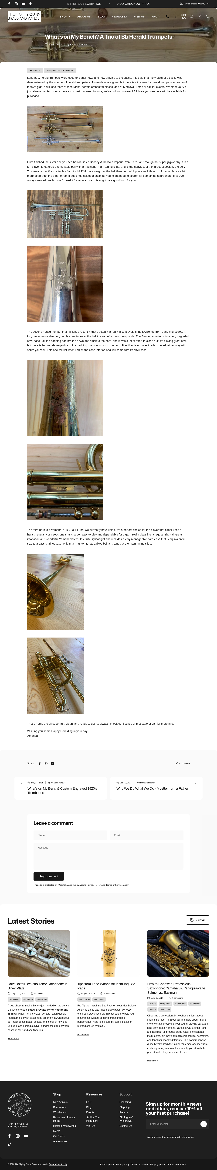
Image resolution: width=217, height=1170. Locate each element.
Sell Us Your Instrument (93, 1119)
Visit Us (90, 1125)
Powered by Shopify (58, 1164)
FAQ (88, 1102)
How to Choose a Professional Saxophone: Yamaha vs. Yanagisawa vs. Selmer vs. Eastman (177, 988)
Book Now (183, 16)
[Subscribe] (203, 1124)
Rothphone (28, 999)
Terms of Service (114, 885)
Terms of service (139, 1164)
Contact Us (125, 1125)
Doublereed (14, 999)
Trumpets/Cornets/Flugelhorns (60, 70)
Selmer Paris (180, 1004)
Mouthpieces (84, 999)
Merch (56, 1130)
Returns (123, 1112)
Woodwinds (42, 999)
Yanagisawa (164, 1009)
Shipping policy (157, 1164)
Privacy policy (122, 1164)
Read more (13, 1038)
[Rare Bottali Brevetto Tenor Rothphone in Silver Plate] (39, 953)
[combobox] (194, 4)
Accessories (60, 1141)
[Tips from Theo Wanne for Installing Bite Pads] (108, 953)
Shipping (124, 1107)
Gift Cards (58, 1136)
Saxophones (99, 999)
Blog (89, 1107)
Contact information (176, 1164)
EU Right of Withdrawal (125, 1119)
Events (90, 1112)
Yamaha (152, 1009)
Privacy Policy (94, 885)
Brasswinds (35, 70)
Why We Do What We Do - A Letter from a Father (152, 788)
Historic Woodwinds (64, 1125)
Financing (125, 1102)
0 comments (184, 763)
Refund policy (107, 1164)
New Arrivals (60, 1102)
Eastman (152, 1004)
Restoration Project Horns (64, 1119)
